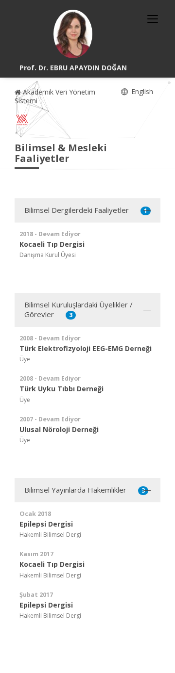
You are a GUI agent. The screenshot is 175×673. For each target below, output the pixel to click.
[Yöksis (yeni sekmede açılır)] (22, 119)
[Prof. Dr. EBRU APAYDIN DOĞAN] (73, 34)
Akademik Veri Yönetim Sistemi (55, 96)
